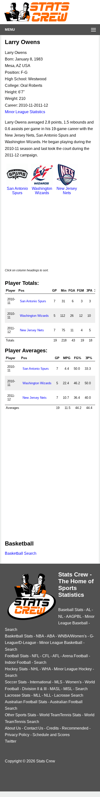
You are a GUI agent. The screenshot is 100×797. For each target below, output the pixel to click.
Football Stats (17, 656)
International (40, 682)
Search (11, 629)
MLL (37, 695)
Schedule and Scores (51, 735)
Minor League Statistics (25, 112)
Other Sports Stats (20, 715)
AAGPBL (74, 616)
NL (60, 616)
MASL (55, 689)
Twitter (10, 741)
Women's (74, 682)
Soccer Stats (16, 682)
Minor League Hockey (73, 669)
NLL (47, 695)
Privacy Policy (17, 735)
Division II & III (34, 689)
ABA (51, 636)
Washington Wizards (42, 190)
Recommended (75, 728)
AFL (55, 656)
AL (88, 610)
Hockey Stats (16, 669)
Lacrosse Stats (17, 695)
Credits (52, 728)
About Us (13, 728)
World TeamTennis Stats (60, 715)
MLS (58, 682)
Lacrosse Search (68, 695)
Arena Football (75, 656)
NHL (35, 669)
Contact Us (33, 728)
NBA (40, 636)
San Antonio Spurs (17, 190)
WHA (46, 669)
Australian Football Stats (26, 702)
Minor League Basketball (60, 643)
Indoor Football (18, 662)
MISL (67, 689)
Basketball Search (20, 553)
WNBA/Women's (72, 636)
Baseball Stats (70, 610)
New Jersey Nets (67, 190)
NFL (35, 656)
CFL (46, 656)
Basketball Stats (19, 636)
